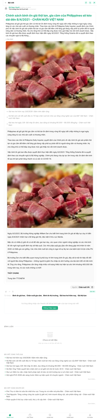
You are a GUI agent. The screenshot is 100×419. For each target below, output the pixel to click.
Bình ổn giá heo (19, 296)
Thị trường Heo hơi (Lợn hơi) (18, 9)
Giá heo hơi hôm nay (68, 296)
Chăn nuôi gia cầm (34, 296)
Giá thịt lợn (82, 296)
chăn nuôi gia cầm (57, 245)
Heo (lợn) (10, 39)
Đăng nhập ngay (50, 308)
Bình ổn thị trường (50, 296)
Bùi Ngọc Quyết (14, 7)
